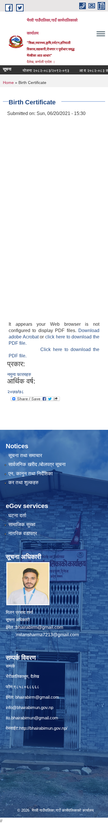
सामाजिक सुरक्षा (21, 524)
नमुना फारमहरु (19, 374)
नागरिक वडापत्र (22, 533)
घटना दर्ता (17, 515)
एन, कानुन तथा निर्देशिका (30, 473)
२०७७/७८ (15, 391)
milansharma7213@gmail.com (47, 634)
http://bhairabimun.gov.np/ (43, 728)
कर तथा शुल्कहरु (23, 482)
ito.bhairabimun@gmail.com (32, 717)
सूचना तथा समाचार (25, 455)
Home (8, 82)
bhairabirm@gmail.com (39, 627)
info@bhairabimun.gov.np (29, 707)
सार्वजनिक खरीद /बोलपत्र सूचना (37, 464)
